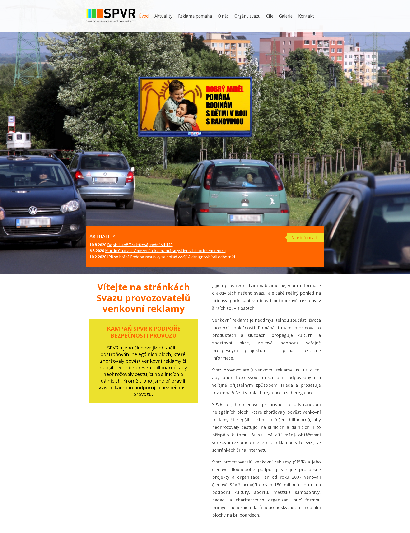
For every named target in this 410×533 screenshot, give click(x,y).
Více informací (304, 237)
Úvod (144, 16)
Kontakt (306, 16)
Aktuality (163, 16)
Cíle (269, 16)
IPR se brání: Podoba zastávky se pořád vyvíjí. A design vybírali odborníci (171, 257)
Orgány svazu (247, 16)
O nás (223, 16)
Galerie (286, 16)
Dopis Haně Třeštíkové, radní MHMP (140, 244)
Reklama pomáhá (195, 16)
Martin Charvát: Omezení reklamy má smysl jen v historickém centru (165, 250)
